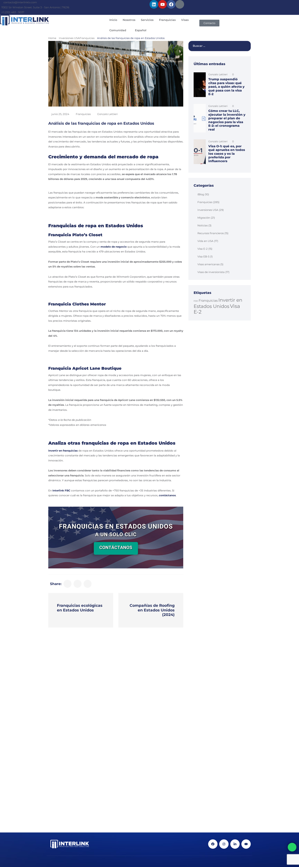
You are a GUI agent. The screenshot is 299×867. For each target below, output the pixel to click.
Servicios (147, 20)
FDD (196, 301)
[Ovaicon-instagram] (179, 4)
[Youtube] (162, 4)
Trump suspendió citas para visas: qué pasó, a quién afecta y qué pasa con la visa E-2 (226, 86)
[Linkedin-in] (235, 844)
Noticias (202, 225)
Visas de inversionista (211, 272)
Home (52, 38)
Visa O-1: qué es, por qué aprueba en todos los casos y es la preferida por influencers (226, 153)
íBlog (200, 194)
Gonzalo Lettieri (107, 114)
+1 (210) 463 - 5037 (12, 12)
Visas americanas (208, 264)
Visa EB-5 (203, 256)
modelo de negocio (114, 246)
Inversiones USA (69, 38)
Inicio (113, 20)
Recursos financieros (210, 233)
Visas (185, 20)
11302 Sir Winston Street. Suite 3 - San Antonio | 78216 (35, 7)
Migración (203, 217)
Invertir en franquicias (63, 450)
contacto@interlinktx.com (20, 2)
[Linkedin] (154, 4)
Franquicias (167, 20)
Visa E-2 (202, 248)
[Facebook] (171, 4)
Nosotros (129, 20)
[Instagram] (224, 844)
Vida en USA (205, 241)
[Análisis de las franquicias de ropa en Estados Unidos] (67, 584)
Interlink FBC (61, 490)
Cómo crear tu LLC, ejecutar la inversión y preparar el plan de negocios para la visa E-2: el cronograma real (226, 120)
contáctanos (167, 495)
